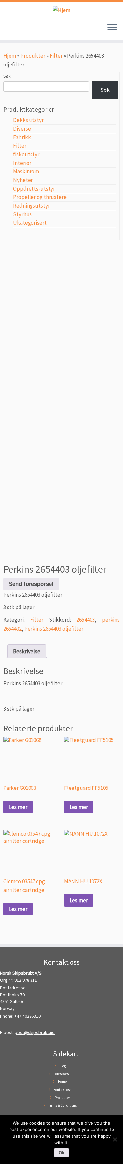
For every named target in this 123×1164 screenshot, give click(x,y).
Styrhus (22, 214)
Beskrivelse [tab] (26, 651)
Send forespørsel (31, 584)
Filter (56, 55)
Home (62, 1081)
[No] (115, 1139)
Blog (62, 1066)
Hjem (9, 55)
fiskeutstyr (26, 154)
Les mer (18, 807)
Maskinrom (26, 171)
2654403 (85, 619)
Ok (61, 1153)
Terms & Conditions (62, 1105)
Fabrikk (22, 137)
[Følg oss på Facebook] (7, 30)
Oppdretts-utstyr (34, 188)
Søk (7, 76)
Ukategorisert (30, 222)
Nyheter (23, 180)
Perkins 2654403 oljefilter (53, 628)
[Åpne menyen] (112, 28)
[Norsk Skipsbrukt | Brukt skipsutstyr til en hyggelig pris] (61, 9)
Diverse (22, 128)
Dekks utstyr (28, 120)
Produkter (32, 55)
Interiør (22, 163)
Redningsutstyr (31, 205)
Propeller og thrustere (40, 197)
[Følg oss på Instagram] (13, 30)
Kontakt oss (62, 1089)
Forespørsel (62, 1074)
